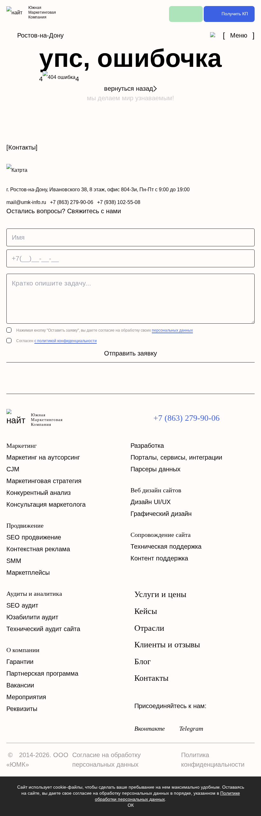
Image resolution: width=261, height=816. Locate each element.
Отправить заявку (130, 353)
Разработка (147, 445)
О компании (22, 649)
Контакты (151, 678)
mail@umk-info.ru (26, 202)
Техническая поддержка (165, 546)
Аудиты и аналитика (34, 593)
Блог (142, 661)
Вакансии (20, 685)
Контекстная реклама (38, 548)
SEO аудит (22, 605)
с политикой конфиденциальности (65, 341)
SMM (13, 560)
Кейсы (145, 611)
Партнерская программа (42, 673)
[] (239, 35)
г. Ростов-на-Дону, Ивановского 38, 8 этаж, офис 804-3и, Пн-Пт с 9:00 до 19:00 (98, 189)
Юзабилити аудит (32, 617)
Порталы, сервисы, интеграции (176, 457)
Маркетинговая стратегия (43, 480)
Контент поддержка (159, 558)
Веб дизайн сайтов (155, 490)
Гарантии (19, 661)
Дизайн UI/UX (150, 501)
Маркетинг (21, 445)
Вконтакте (149, 728)
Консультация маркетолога (46, 504)
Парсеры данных (155, 469)
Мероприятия (26, 696)
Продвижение (25, 525)
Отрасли (149, 628)
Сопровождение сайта (160, 534)
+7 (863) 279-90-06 (71, 202)
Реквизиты (21, 708)
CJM (12, 469)
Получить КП (235, 13)
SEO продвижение (33, 537)
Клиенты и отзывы (167, 644)
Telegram (191, 728)
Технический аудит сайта (43, 628)
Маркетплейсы (28, 572)
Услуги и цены (160, 594)
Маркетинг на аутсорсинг (43, 457)
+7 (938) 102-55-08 (118, 202)
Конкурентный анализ (38, 492)
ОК (131, 805)
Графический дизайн (161, 513)
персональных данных (172, 330)
